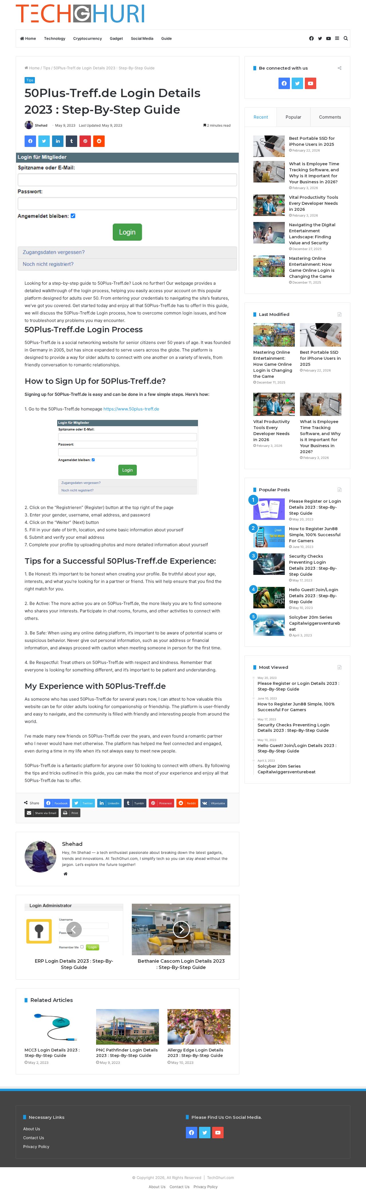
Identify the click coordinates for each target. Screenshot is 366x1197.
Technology (54, 38)
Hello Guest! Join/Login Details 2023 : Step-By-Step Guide (313, 595)
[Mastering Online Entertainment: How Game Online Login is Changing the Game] (269, 266)
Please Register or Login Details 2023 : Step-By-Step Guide (315, 507)
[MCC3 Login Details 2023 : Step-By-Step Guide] (56, 1027)
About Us (31, 1129)
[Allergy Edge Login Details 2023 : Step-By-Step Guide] (199, 1027)
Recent (261, 117)
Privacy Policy (36, 1146)
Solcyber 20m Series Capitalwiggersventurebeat (314, 623)
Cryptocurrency (87, 38)
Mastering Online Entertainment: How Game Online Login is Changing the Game (272, 364)
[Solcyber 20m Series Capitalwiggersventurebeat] (269, 625)
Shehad (41, 125)
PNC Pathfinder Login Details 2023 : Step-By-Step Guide (127, 1052)
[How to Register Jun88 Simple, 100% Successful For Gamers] (269, 536)
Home (30, 38)
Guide (166, 38)
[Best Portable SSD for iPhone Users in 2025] (269, 146)
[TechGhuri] (81, 14)
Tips (46, 68)
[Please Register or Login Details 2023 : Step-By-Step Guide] (269, 509)
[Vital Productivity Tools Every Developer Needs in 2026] (269, 205)
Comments (330, 117)
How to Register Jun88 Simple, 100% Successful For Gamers (315, 534)
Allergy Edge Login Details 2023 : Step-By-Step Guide (195, 1052)
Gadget (116, 38)
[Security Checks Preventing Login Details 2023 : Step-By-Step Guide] (269, 564)
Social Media (142, 38)
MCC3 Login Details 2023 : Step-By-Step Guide (52, 1052)
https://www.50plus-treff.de (131, 409)
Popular (293, 117)
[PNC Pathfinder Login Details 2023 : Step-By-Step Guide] (127, 1027)
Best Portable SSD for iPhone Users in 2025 (320, 358)
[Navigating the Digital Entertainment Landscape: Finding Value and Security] (269, 232)
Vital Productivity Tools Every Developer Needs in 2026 (313, 203)
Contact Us (33, 1137)
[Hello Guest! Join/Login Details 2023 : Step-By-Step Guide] (269, 597)
